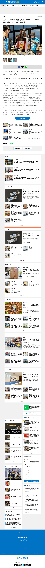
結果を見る (35, 481)
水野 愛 (27, 470)
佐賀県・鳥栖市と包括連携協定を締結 (32, 138)
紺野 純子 (28, 472)
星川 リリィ (28, 476)
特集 (37, 5)
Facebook (31, 2)
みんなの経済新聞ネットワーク (22, 558)
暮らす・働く (25, 5)
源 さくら (28, 466)
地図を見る (22, 118)
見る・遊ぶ (14, 5)
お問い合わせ (29, 562)
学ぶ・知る (32, 5)
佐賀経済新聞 (10, 2)
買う (19, 5)
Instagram (36, 2)
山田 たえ (28, 478)
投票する (28, 481)
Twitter (34, 2)
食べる (8, 5)
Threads (39, 2)
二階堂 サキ (28, 468)
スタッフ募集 (24, 548)
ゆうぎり (27, 474)
